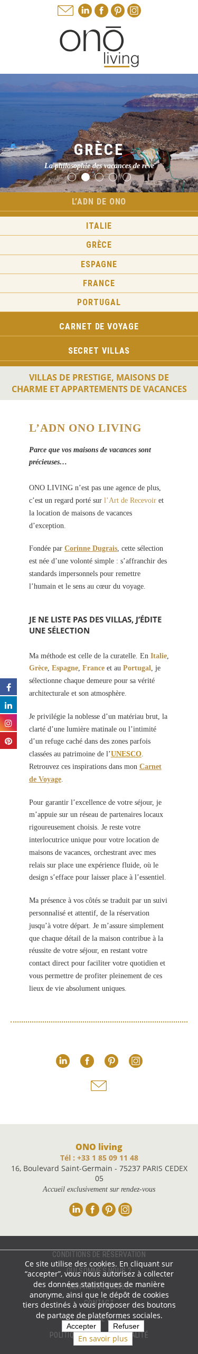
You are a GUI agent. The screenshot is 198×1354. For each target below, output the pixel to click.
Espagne (99, 264)
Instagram (134, 10)
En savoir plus (103, 1338)
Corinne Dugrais (90, 548)
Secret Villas (99, 351)
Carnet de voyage (98, 327)
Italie (98, 226)
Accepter (81, 1326)
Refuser (126, 1326)
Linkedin (85, 10)
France (99, 283)
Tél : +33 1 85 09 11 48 (99, 1158)
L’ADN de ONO (99, 202)
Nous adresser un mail (65, 10)
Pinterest (118, 10)
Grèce (99, 245)
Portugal (98, 302)
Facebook (101, 10)
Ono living (99, 46)
